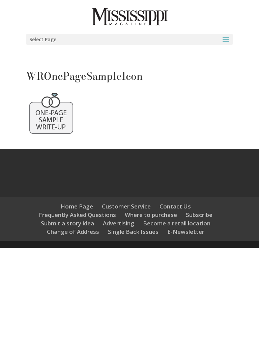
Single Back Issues (133, 232)
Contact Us (175, 206)
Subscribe (199, 215)
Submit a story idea (67, 223)
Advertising (118, 223)
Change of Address (73, 232)
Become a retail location (176, 223)
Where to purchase (151, 215)
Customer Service (126, 206)
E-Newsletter (185, 232)
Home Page (76, 206)
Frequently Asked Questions (77, 215)
